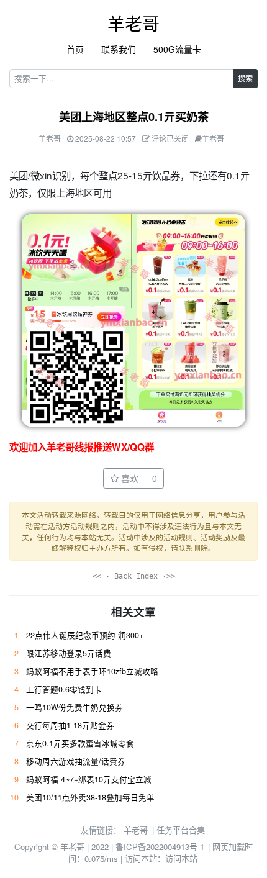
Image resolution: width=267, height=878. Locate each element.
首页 (75, 49)
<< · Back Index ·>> (134, 576)
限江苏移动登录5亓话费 (68, 653)
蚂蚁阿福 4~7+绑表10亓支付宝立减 (89, 779)
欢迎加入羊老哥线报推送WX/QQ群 (81, 447)
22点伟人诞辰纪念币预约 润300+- (86, 635)
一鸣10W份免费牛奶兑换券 (74, 707)
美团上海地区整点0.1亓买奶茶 (134, 117)
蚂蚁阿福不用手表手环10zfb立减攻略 (92, 671)
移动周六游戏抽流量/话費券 (75, 761)
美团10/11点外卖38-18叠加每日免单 (90, 797)
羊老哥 (133, 23)
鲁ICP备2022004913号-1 (159, 847)
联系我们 (118, 49)
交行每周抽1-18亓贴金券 (70, 725)
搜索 (245, 78)
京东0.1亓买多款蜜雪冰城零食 (80, 743)
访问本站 (181, 858)
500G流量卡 (177, 49)
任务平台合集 (180, 830)
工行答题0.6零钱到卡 (64, 689)
